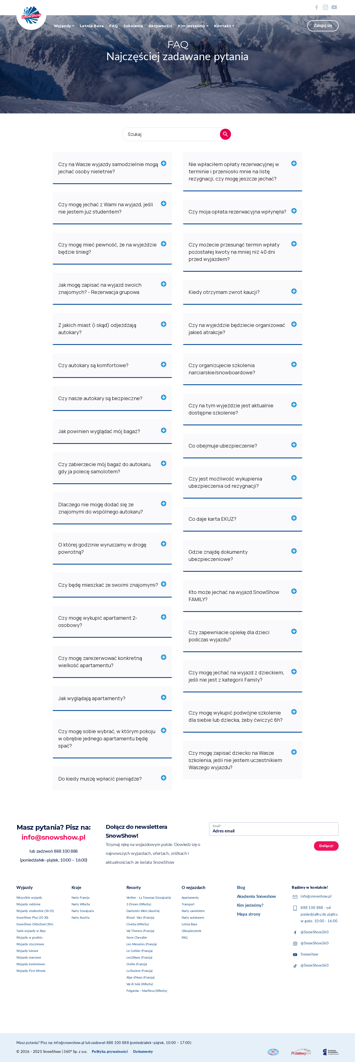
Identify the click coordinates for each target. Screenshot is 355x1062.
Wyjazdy (62, 26)
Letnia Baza (92, 26)
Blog (241, 888)
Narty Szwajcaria (83, 911)
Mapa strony (248, 914)
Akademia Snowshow (256, 897)
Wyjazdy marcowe (28, 957)
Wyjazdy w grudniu (29, 937)
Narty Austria (80, 917)
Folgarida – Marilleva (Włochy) (146, 990)
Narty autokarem (193, 917)
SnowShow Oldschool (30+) (34, 924)
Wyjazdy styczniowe (30, 944)
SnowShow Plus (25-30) (32, 917)
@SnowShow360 (315, 932)
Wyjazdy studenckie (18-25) (35, 911)
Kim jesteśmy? (250, 905)
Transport (188, 904)
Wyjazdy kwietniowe (30, 964)
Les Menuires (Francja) (141, 944)
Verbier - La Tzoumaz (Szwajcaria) (148, 897)
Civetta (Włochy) (137, 924)
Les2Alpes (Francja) (139, 957)
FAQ (113, 26)
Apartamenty (190, 897)
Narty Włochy (81, 904)
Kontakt (222, 26)
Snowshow (309, 954)
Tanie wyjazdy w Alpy (31, 931)
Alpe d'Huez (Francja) (140, 977)
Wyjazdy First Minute (30, 970)
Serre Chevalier (136, 937)
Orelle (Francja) (136, 964)
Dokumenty (143, 1052)
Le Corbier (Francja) (139, 950)
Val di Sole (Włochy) (139, 984)
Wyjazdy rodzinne (28, 904)
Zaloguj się (323, 26)
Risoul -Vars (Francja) (140, 917)
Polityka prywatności (110, 1052)
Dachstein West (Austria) (142, 911)
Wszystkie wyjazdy (29, 897)
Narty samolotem (193, 911)
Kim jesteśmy (191, 26)
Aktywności (160, 26)
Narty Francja (80, 897)
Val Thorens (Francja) (140, 931)
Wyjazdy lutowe (27, 950)
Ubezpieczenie (191, 931)
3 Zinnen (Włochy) (138, 904)
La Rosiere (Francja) (139, 970)
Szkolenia (133, 26)
